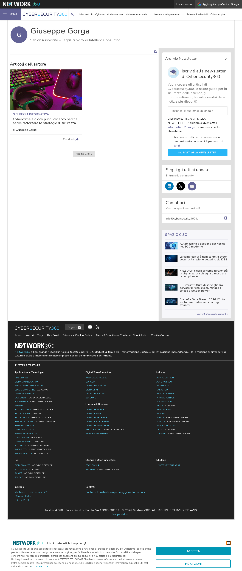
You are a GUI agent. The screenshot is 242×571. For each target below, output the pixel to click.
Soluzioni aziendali (197, 14)
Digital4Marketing (96, 417)
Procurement (105, 429)
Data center (28, 437)
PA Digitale (27, 469)
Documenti (33, 397)
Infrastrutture (36, 421)
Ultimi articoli (85, 14)
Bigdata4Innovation (26, 381)
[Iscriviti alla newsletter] (192, 186)
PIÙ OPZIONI (193, 563)
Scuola (172, 421)
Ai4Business (21, 377)
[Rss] (155, 51)
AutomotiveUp (164, 381)
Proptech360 (163, 409)
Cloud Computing (31, 389)
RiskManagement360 (26, 433)
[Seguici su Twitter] (180, 186)
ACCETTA (193, 551)
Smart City (33, 449)
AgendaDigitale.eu (96, 377)
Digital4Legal (93, 413)
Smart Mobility (31, 453)
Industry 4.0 (33, 417)
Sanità (172, 417)
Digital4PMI (92, 389)
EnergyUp (162, 389)
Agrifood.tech (165, 377)
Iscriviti (197, 152)
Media (165, 405)
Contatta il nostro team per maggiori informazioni (115, 492)
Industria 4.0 (28, 413)
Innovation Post (166, 397)
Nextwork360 (22, 352)
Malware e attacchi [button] (136, 14)
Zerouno (91, 397)
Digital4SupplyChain (97, 425)
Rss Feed (53, 335)
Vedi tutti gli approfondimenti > (212, 314)
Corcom (90, 381)
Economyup (92, 465)
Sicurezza (32, 445)
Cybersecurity (29, 441)
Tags (40, 335)
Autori (30, 335)
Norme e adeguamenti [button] (166, 14)
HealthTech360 (165, 393)
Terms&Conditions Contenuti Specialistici (121, 335)
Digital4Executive (96, 385)
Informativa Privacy (181, 127)
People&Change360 (97, 433)
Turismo (173, 433)
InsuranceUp (163, 401)
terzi (177, 145)
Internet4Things (24, 425)
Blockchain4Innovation (29, 385)
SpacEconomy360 (166, 425)
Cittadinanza (34, 465)
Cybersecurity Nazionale (109, 14)
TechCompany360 (95, 393)
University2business (168, 465)
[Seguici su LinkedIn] (169, 186)
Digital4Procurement (98, 421)
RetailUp (161, 413)
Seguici (72, 327)
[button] (10, 14)
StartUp (102, 469)
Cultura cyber (218, 14)
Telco (165, 429)
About (18, 335)
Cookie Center (160, 335)
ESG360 (18, 405)
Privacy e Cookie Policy (77, 335)
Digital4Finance (95, 409)
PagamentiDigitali (25, 429)
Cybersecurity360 (25, 393)
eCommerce (33, 401)
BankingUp (162, 385)
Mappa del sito (121, 514)
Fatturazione (34, 409)
